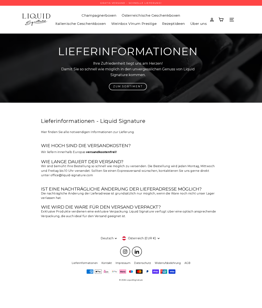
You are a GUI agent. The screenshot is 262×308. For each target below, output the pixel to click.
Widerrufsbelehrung (168, 263)
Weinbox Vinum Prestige (134, 23)
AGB (187, 263)
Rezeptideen (173, 23)
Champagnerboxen (99, 15)
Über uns (198, 23)
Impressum (123, 263)
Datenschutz (142, 263)
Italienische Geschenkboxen (80, 23)
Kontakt (106, 263)
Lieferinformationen (85, 263)
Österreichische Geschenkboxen (151, 15)
